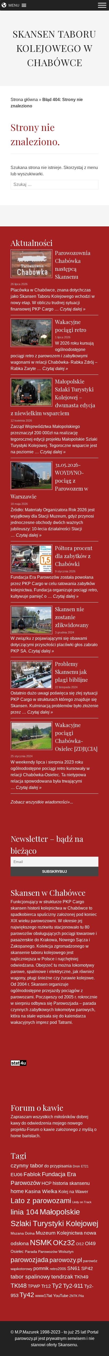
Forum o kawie (41, 1129)
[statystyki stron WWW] (18, 1062)
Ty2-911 (73, 1285)
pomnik (41, 1268)
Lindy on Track (82, 1202)
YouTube (60, 1295)
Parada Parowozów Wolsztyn (49, 1251)
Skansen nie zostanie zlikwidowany (72, 616)
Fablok (32, 1174)
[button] (13, 5)
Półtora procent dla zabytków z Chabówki (73, 555)
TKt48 (19, 1285)
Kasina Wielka (41, 1191)
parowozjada (29, 1259)
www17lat (43, 1295)
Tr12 (46, 1286)
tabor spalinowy (30, 1276)
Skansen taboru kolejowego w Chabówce (54, 48)
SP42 (87, 1268)
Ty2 (57, 1285)
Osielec (17, 1251)
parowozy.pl (65, 1260)
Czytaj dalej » (72, 309)
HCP (47, 1183)
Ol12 (80, 1244)
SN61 (73, 1268)
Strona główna (24, 99)
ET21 (85, 1166)
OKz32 (64, 1243)
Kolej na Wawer (73, 1191)
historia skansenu (71, 1183)
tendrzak (62, 1276)
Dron (76, 1166)
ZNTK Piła (76, 1296)
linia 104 (25, 1212)
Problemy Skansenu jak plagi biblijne (71, 671)
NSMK (41, 1242)
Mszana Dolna (23, 1233)
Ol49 (90, 1243)
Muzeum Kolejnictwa (59, 1233)
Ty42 (27, 1294)
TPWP (34, 1286)
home (17, 1191)
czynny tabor (27, 1165)
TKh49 (81, 1277)
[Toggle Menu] (102, 5)
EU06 (16, 1174)
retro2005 (58, 1269)
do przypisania (58, 1165)
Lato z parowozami (41, 1201)
